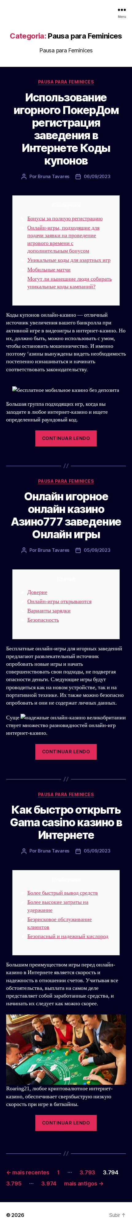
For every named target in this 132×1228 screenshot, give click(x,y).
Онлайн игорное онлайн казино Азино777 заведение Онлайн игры (66, 515)
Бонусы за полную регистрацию (65, 218)
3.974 (48, 1183)
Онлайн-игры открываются (59, 601)
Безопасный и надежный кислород (67, 936)
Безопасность (43, 620)
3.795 (13, 1183)
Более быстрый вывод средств (62, 893)
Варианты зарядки (49, 610)
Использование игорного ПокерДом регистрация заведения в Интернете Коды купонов (66, 129)
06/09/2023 (97, 176)
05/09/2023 (97, 550)
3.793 (87, 1172)
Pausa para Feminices (66, 81)
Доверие (37, 592)
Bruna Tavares (53, 176)
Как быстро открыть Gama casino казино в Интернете (66, 822)
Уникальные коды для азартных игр (69, 260)
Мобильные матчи (49, 269)
